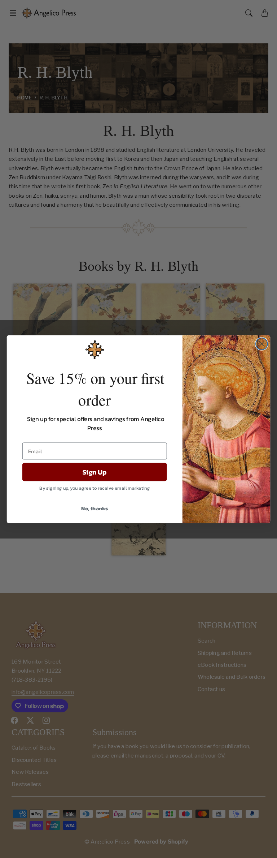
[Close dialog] (262, 344)
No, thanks (94, 508)
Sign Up (94, 472)
